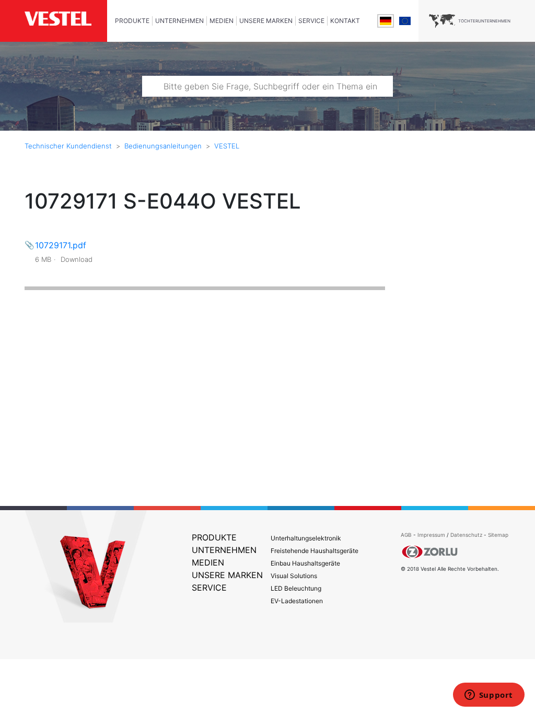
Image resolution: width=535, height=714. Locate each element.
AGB (406, 535)
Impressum (432, 535)
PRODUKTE (132, 21)
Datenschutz (466, 535)
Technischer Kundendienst (68, 146)
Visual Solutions (294, 576)
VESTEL (226, 146)
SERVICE (311, 21)
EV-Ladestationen (297, 601)
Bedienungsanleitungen (163, 146)
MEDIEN (222, 21)
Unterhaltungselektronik (306, 538)
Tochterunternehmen (484, 21)
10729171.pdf (60, 245)
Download (76, 259)
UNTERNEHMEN (179, 21)
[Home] (66, 19)
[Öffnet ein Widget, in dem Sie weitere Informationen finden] (488, 696)
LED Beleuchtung (296, 588)
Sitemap (498, 535)
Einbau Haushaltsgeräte (305, 563)
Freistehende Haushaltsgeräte (314, 551)
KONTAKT (345, 21)
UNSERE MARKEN (266, 21)
